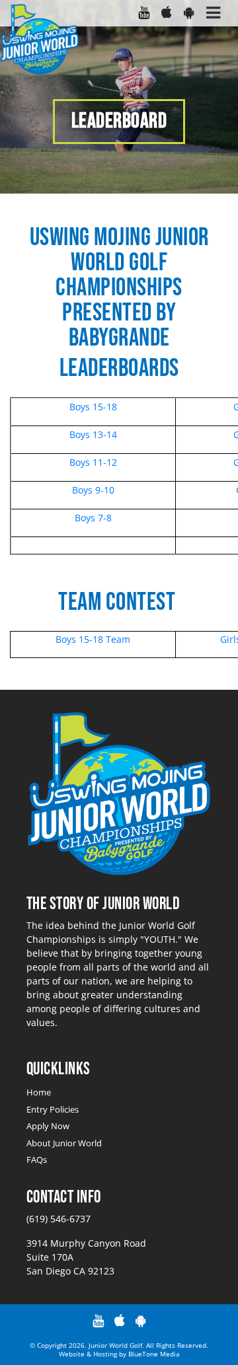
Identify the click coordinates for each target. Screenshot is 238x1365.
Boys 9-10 (93, 490)
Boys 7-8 (93, 517)
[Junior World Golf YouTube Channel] (143, 13)
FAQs (36, 1159)
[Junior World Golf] (39, 40)
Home (38, 1092)
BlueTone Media (154, 1353)
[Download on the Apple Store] (166, 13)
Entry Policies (52, 1109)
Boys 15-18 (93, 406)
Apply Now (47, 1126)
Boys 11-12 (93, 462)
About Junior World (64, 1143)
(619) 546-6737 (58, 1218)
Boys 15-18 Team (93, 639)
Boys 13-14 (93, 434)
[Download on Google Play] (188, 13)
